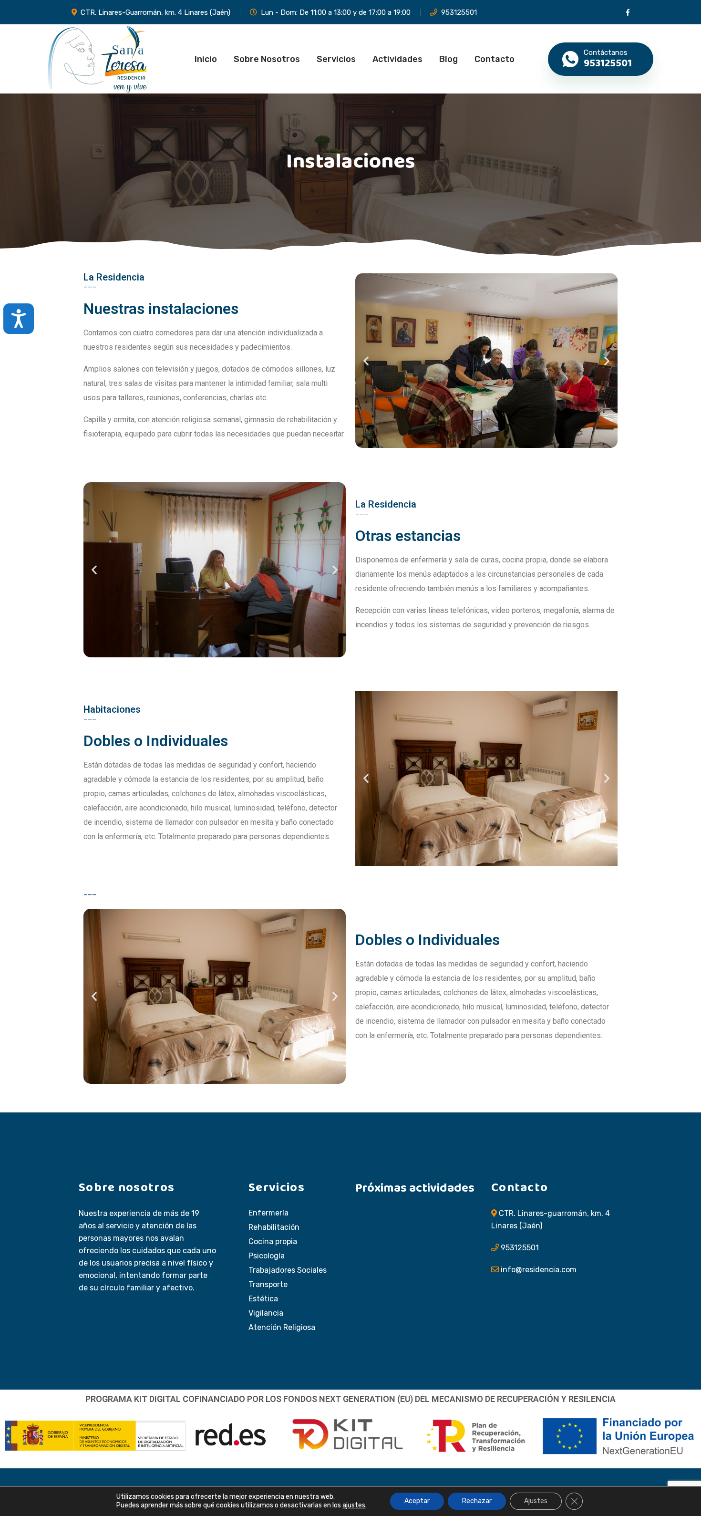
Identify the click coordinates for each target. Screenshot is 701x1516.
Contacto (494, 59)
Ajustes (535, 1501)
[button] (366, 361)
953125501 (459, 12)
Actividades (397, 59)
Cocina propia (272, 1242)
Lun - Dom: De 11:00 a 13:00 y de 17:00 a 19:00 (336, 12)
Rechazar (477, 1501)
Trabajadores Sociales (287, 1270)
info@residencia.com (539, 1269)
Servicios (336, 59)
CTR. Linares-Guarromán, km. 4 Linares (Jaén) (155, 12)
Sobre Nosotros (267, 59)
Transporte (268, 1284)
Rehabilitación (273, 1227)
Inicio (206, 59)
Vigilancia (265, 1313)
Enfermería (268, 1213)
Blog (448, 59)
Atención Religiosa (281, 1327)
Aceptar (417, 1501)
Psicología (266, 1256)
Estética (263, 1299)
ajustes (353, 1505)
